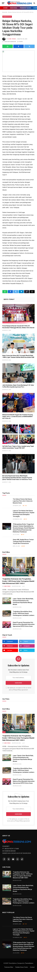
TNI (4, 575)
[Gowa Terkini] (19, 3)
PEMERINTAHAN (25, 8)
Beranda (4, 12)
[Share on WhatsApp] (7, 46)
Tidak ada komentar (10, 41)
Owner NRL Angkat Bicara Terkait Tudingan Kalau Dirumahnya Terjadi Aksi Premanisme (23, 541)
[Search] (34, 3)
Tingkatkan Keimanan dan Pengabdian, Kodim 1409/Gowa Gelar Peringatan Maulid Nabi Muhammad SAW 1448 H (18, 581)
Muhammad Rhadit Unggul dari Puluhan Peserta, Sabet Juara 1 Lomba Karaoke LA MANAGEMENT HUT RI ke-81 (17, 416)
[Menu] (3, 3)
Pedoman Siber (8, 967)
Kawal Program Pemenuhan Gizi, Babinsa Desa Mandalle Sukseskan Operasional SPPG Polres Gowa (24, 624)
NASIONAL (13, 8)
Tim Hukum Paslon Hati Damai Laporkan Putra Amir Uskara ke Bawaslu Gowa (22, 501)
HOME (5, 8)
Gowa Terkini (12, 39)
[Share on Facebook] (18, 46)
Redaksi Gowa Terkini (21, 967)
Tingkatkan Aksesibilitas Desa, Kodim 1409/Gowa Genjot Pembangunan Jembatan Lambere (23, 613)
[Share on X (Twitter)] (29, 46)
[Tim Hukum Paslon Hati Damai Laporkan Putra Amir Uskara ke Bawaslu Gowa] (6, 501)
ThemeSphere (29, 963)
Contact (32, 967)
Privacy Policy (17, 690)
